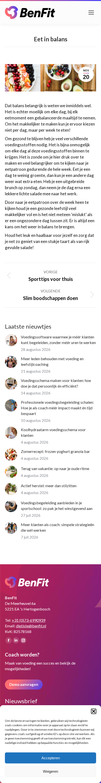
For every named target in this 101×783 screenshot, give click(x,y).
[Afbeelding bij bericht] (11, 340)
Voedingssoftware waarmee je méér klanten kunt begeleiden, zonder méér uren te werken (58, 339)
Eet (12, 69)
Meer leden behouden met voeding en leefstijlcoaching (52, 361)
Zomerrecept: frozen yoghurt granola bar (55, 451)
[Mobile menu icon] (91, 12)
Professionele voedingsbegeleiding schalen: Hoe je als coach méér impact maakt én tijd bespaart (57, 408)
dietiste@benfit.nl (31, 625)
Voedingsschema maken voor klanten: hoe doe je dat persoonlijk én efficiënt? (56, 383)
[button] (93, 711)
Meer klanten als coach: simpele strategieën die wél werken (57, 527)
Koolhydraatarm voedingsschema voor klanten (53, 432)
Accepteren (50, 758)
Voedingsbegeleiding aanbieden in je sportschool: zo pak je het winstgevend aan (56, 505)
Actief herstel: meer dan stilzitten (48, 485)
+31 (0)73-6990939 (28, 620)
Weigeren (50, 771)
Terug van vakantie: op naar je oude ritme (55, 468)
